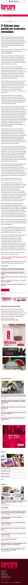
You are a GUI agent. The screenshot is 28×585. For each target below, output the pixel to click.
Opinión (11, 21)
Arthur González (4, 21)
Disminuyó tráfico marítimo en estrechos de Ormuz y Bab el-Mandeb (14, 277)
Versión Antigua (5, 577)
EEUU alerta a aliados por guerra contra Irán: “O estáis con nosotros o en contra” (13, 281)
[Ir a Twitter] (12, 1)
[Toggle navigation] (2, 15)
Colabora (3, 571)
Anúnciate (4, 573)
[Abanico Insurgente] (14, 366)
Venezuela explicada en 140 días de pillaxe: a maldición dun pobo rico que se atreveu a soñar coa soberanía (13, 512)
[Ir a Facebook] (9, 1)
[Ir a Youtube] (14, 1)
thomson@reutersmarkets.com (9, 319)
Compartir (6, 290)
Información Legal (6, 576)
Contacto (3, 570)
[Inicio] (8, 7)
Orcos (2, 479)
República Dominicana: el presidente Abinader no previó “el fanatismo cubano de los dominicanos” (14, 544)
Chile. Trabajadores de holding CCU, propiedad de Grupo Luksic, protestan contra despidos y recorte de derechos (14, 502)
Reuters (3, 309)
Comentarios (4, 574)
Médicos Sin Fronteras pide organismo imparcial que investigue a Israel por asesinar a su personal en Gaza (12, 269)
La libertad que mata (6, 470)
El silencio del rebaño (6, 468)
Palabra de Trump (5, 473)
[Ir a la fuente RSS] (17, 1)
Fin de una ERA (4, 507)
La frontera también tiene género (9, 539)
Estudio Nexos (17, 582)
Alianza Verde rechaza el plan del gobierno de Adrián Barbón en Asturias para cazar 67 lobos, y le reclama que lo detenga (14, 273)
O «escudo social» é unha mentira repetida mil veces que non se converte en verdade (13, 549)
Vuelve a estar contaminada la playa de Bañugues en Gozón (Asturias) (14, 285)
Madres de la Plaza (5, 476)
